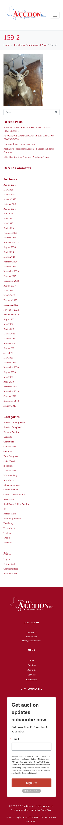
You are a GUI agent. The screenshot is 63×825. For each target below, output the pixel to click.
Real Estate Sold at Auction (16, 504)
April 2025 (9, 228)
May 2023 (8, 290)
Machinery (9, 480)
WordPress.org (10, 573)
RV (5, 509)
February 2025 (10, 233)
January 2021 (10, 362)
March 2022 (9, 333)
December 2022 (11, 305)
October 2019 (10, 396)
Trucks (7, 537)
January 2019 (10, 405)
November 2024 (11, 242)
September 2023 (11, 281)
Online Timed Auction (14, 494)
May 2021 (8, 357)
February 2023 (10, 300)
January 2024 (10, 266)
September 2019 (11, 401)
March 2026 (9, 194)
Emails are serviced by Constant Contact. (31, 771)
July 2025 (8, 213)
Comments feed (11, 568)
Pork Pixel (46, 810)
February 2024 (10, 261)
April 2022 (9, 329)
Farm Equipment (11, 456)
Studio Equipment (12, 518)
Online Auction (11, 489)
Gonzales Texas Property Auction (19, 144)
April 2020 (9, 381)
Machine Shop (10, 475)
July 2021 (8, 353)
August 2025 (10, 209)
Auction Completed (13, 427)
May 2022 (8, 324)
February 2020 (10, 386)
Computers (9, 441)
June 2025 (8, 218)
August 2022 (10, 319)
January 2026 (10, 199)
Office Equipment (12, 485)
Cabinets (8, 437)
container (8, 451)
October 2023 (10, 276)
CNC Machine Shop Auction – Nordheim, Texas (26, 157)
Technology (9, 528)
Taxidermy (9, 523)
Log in (7, 559)
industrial (8, 465)
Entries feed (9, 564)
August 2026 (10, 185)
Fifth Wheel (9, 461)
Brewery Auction (11, 432)
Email (15, 739)
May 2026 (8, 189)
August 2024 (10, 247)
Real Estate (9, 499)
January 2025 (10, 237)
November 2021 (11, 343)
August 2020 (10, 372)
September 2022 (11, 314)
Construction (10, 446)
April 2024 (9, 252)
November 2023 (11, 271)
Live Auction (10, 470)
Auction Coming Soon (14, 422)
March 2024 (9, 256)
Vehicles (8, 542)
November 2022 (11, 309)
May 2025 (8, 223)
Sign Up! (31, 783)
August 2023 (10, 285)
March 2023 (9, 295)
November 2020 (11, 367)
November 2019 (11, 391)
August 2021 (10, 348)
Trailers (7, 533)
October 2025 (10, 204)
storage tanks (10, 513)
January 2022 (10, 338)
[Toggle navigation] (54, 15)
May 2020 (8, 377)
